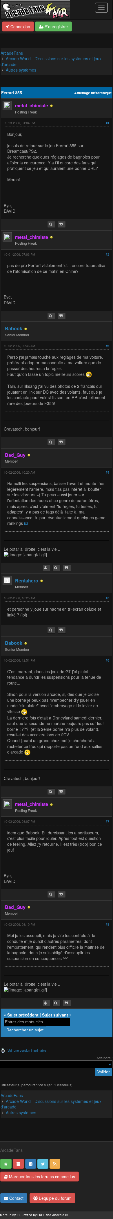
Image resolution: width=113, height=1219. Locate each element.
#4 (107, 472)
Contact (15, 1198)
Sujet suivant (55, 1015)
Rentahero (26, 580)
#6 (107, 660)
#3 (107, 346)
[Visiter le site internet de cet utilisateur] (46, 568)
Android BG (61, 1215)
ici (26, 523)
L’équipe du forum (55, 1198)
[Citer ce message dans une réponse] (62, 224)
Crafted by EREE (33, 1215)
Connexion (19, 26)
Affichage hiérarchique (93, 92)
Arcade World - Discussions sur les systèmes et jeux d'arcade (51, 61)
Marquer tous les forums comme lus (41, 1176)
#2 (107, 254)
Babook (13, 328)
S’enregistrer (55, 26)
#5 (107, 598)
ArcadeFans (12, 53)
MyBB (16, 1215)
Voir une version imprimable (27, 1050)
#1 (107, 123)
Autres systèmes (21, 70)
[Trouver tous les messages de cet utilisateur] (51, 224)
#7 (107, 821)
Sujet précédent (23, 1015)
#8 (107, 924)
